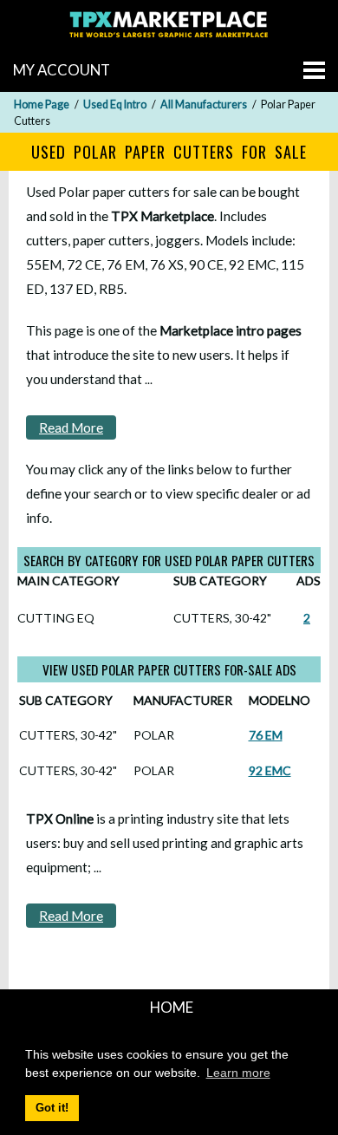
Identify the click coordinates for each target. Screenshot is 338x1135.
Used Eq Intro (114, 104)
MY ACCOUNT (61, 70)
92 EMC (270, 770)
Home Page (41, 104)
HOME (171, 1007)
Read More (71, 427)
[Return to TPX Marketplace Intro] (169, 39)
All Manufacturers (203, 104)
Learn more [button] (238, 1073)
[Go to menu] (314, 70)
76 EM (266, 734)
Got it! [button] (52, 1108)
